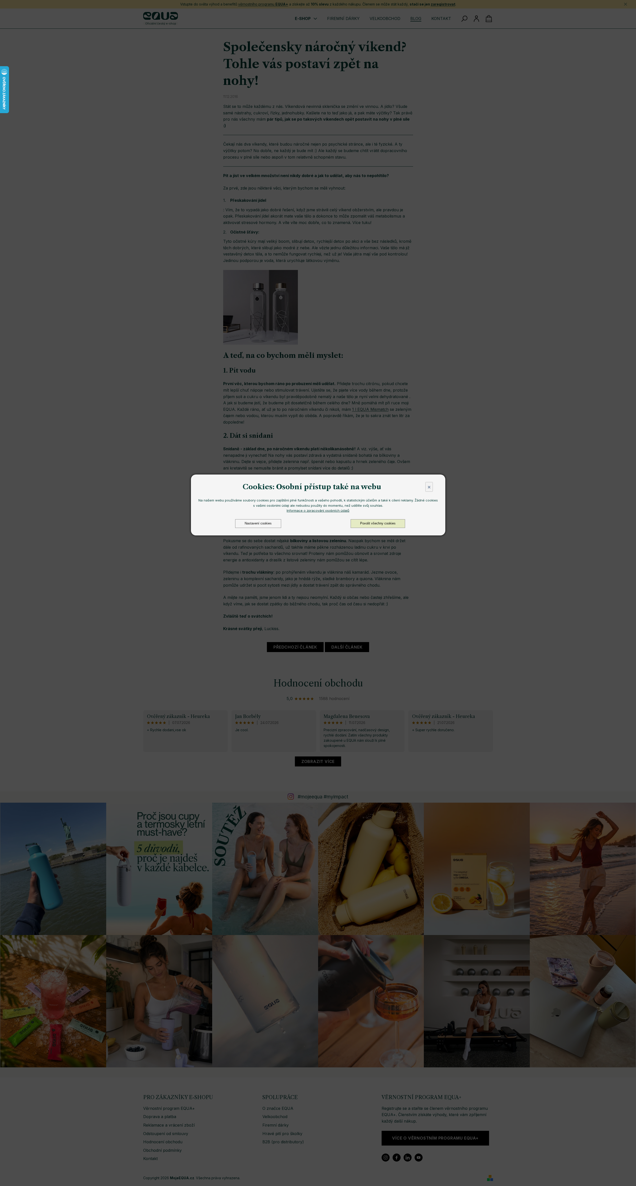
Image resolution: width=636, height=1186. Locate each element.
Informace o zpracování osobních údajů (318, 510)
